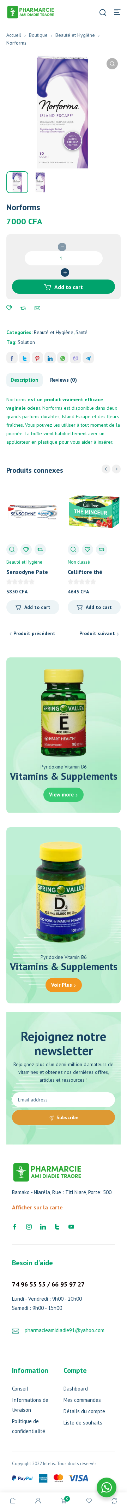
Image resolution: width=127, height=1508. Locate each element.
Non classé (79, 562)
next (116, 469)
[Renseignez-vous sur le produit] (37, 308)
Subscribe (67, 1117)
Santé (81, 332)
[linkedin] (43, 1226)
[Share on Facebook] (12, 357)
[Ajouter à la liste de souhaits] (9, 308)
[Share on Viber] (75, 357)
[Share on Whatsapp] (62, 357)
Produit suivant (97, 633)
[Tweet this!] (24, 357)
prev (106, 469)
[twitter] (57, 1226)
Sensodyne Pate (27, 571)
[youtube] (71, 1226)
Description (24, 379)
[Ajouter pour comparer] (23, 308)
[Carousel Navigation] (111, 469)
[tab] (24, 380)
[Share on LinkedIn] (50, 357)
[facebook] (14, 1226)
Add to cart (68, 286)
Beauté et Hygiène (75, 35)
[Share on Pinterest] (37, 357)
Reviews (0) (63, 379)
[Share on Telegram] (88, 357)
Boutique (38, 35)
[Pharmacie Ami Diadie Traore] (30, 11)
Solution (26, 342)
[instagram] (29, 1226)
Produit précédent (34, 633)
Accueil (13, 35)
